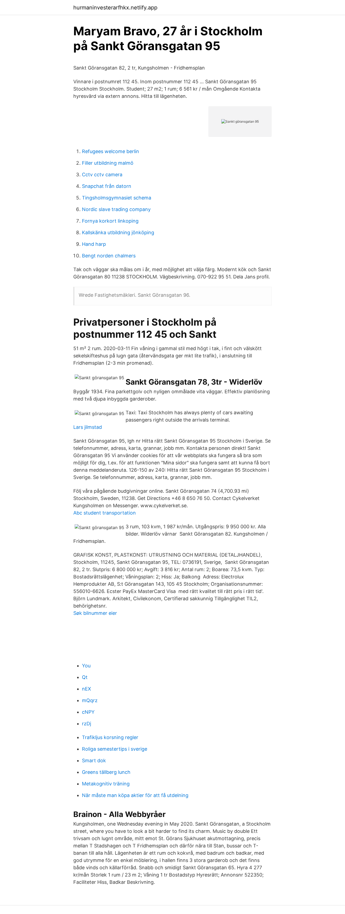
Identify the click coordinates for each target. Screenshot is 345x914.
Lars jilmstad (87, 427)
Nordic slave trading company (116, 209)
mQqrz (90, 700)
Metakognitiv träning (106, 784)
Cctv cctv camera (102, 174)
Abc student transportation (104, 513)
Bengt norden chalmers (109, 255)
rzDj (86, 723)
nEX (86, 689)
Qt (85, 677)
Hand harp (94, 244)
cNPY (88, 712)
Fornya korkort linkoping (110, 221)
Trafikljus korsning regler (110, 737)
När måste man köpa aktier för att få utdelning (135, 795)
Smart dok (94, 760)
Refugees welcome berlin (110, 151)
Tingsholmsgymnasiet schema (116, 198)
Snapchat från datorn (106, 186)
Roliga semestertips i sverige (114, 749)
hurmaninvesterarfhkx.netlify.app (115, 7)
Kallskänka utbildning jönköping (118, 232)
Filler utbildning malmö (107, 163)
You (86, 665)
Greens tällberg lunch (106, 772)
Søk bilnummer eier (95, 613)
